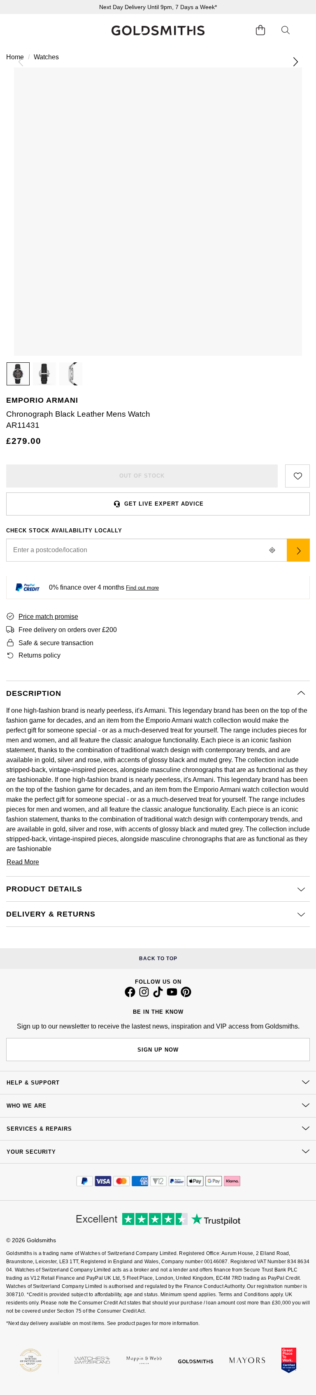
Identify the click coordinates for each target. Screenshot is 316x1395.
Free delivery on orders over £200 (68, 629)
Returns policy (39, 655)
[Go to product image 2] (44, 373)
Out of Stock (142, 476)
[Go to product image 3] (70, 373)
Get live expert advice (164, 504)
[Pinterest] (186, 995)
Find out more (142, 588)
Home (15, 57)
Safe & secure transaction (56, 642)
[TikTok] (158, 995)
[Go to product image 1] (18, 373)
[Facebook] (130, 995)
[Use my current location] (271, 550)
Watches (46, 57)
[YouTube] (172, 995)
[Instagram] (144, 995)
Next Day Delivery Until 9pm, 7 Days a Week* (158, 7)
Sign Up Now (158, 1050)
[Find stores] (298, 550)
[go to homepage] (158, 30)
